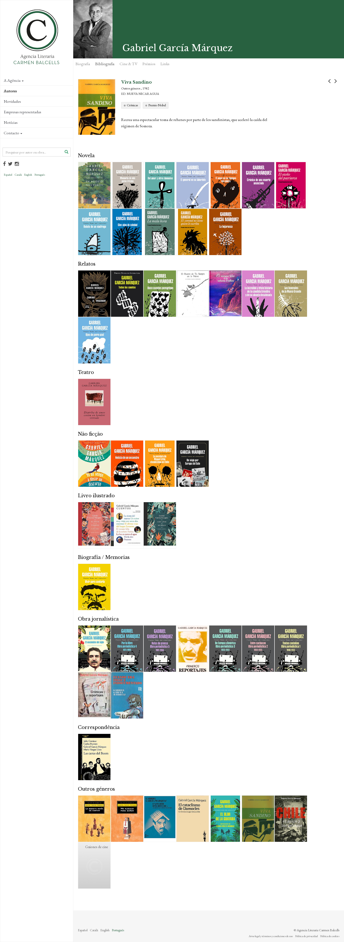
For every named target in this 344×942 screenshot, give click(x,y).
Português (39, 175)
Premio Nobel (157, 105)
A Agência (12, 80)
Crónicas (132, 105)
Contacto (11, 132)
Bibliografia (104, 63)
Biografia (83, 63)
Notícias (11, 122)
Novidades (12, 101)
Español (8, 175)
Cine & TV (128, 63)
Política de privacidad (306, 936)
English (28, 175)
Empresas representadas (22, 111)
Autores (10, 90)
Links (165, 63)
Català (18, 175)
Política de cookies (329, 936)
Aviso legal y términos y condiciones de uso (271, 936)
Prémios (149, 63)
